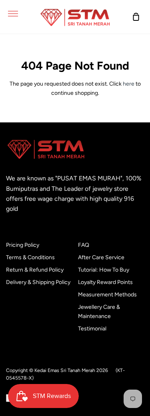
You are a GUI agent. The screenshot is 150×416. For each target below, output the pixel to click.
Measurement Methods (107, 294)
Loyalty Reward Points (105, 282)
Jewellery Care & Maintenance (99, 311)
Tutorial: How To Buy (103, 269)
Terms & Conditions (30, 257)
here (128, 83)
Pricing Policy (22, 245)
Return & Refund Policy (35, 269)
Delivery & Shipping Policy (38, 282)
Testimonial (92, 328)
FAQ (83, 245)
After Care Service (101, 257)
